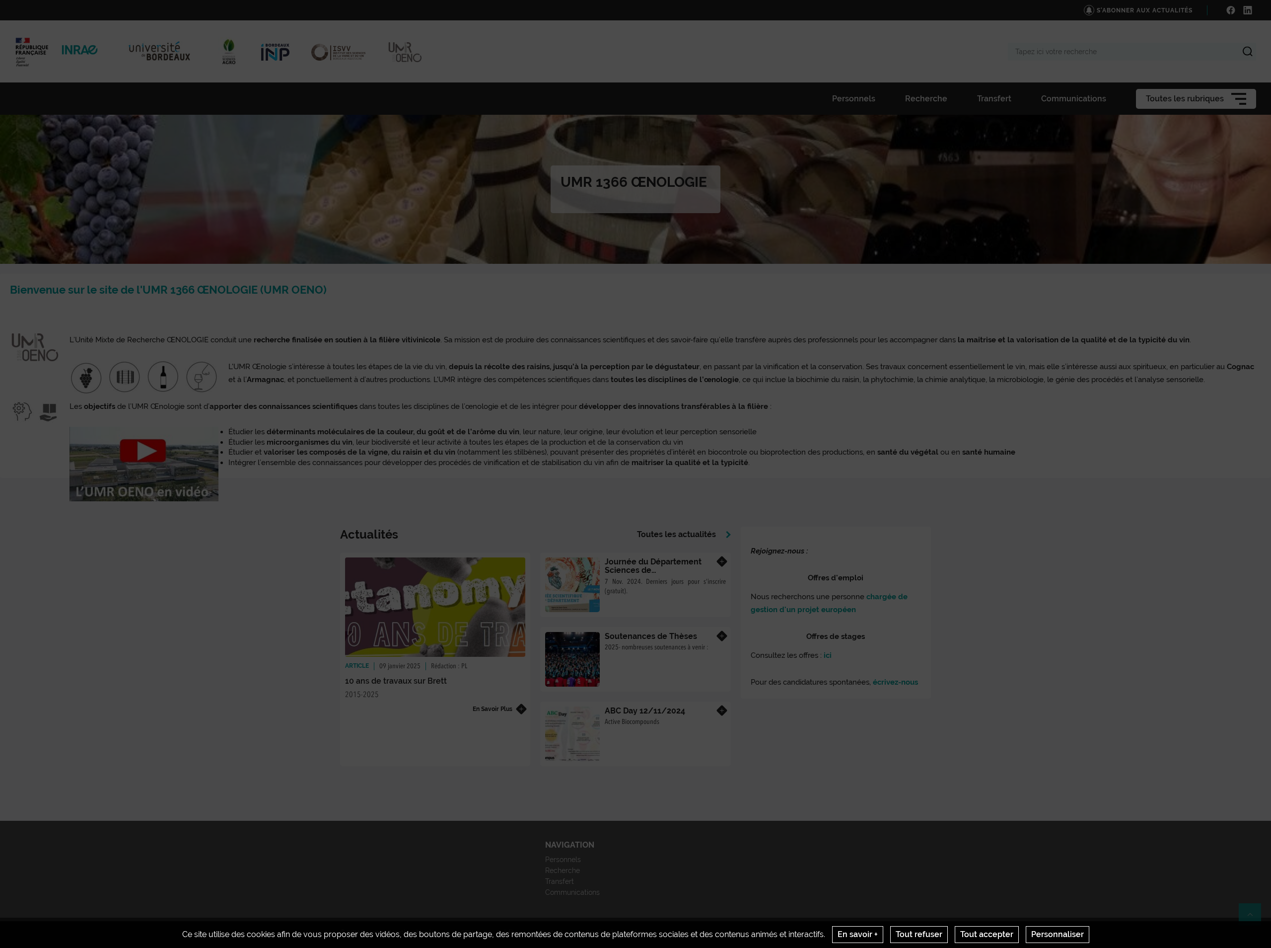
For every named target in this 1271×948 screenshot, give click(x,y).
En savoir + (858, 934)
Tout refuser (919, 934)
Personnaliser (1057, 934)
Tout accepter (986, 934)
